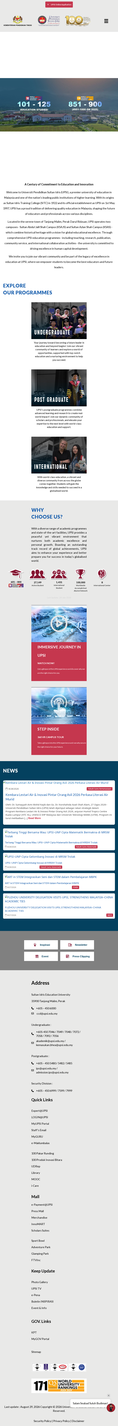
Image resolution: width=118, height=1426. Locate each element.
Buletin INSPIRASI (42, 1301)
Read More (34, 818)
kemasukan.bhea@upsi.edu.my (54, 1045)
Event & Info (39, 1308)
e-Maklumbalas (40, 1143)
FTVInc (36, 1260)
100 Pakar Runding (42, 1153)
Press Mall (37, 1211)
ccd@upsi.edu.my (46, 1013)
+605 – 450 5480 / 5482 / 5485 (54, 1063)
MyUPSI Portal (40, 1123)
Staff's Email (38, 1130)
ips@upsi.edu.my (46, 1068)
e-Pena (35, 1295)
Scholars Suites (40, 1230)
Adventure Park (40, 1247)
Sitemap (36, 1351)
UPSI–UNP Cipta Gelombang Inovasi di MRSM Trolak (33, 862)
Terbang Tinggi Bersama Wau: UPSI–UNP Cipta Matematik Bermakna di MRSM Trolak (51, 842)
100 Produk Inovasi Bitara (46, 1159)
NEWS (10, 771)
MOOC (35, 1179)
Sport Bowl (38, 1240)
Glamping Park (40, 1253)
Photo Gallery (39, 1282)
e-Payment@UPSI (42, 1204)
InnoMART (38, 1224)
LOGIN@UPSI (39, 1117)
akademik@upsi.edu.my (50, 1041)
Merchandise (39, 1217)
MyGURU (37, 1136)
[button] (59, 5)
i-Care (35, 1185)
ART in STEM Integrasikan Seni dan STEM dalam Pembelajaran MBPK (42, 883)
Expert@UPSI (39, 1110)
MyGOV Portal (40, 1339)
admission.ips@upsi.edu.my (52, 1072)
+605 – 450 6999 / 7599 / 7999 (54, 1090)
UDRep (35, 1166)
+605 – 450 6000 (46, 1008)
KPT (34, 1332)
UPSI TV (36, 1288)
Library (35, 1172)
